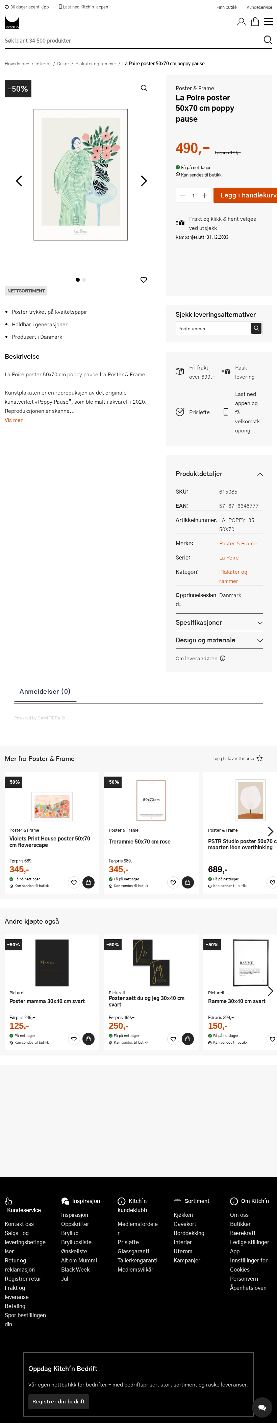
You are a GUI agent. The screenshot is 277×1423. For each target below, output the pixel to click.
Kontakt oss (19, 1224)
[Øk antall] (205, 195)
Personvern (244, 1278)
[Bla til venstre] (19, 181)
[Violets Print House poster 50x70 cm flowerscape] (52, 800)
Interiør (43, 63)
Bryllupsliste (76, 1242)
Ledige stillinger (249, 1242)
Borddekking (189, 1233)
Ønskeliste (74, 1251)
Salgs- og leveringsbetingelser (25, 1242)
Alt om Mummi (79, 1260)
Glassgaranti (133, 1251)
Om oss (239, 1214)
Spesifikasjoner (199, 622)
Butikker (240, 1224)
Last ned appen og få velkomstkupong (247, 412)
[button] (144, 280)
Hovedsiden (17, 63)
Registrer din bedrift (58, 1401)
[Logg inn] (241, 22)
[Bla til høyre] (143, 181)
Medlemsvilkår (135, 1269)
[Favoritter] (74, 882)
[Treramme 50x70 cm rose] (151, 800)
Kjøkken (183, 1214)
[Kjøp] (88, 882)
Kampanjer (187, 1260)
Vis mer (14, 420)
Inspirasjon (74, 1214)
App (235, 1251)
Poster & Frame (195, 88)
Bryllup (69, 1233)
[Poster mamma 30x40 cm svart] (52, 963)
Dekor (63, 63)
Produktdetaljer (199, 473)
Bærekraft (243, 1233)
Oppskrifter (75, 1224)
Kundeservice (259, 7)
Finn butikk (227, 7)
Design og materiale (205, 640)
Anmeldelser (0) (45, 691)
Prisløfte (199, 412)
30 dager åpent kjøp (29, 7)
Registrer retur (23, 1278)
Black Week (75, 1269)
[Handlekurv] (255, 22)
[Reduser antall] (182, 195)
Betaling (15, 1306)
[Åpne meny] (268, 22)
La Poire (229, 557)
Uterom (183, 1251)
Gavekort (185, 1224)
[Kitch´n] (12, 22)
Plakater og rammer (95, 63)
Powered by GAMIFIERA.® (39, 718)
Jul (64, 1278)
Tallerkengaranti (137, 1260)
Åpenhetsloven (248, 1287)
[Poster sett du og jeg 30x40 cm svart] (151, 963)
